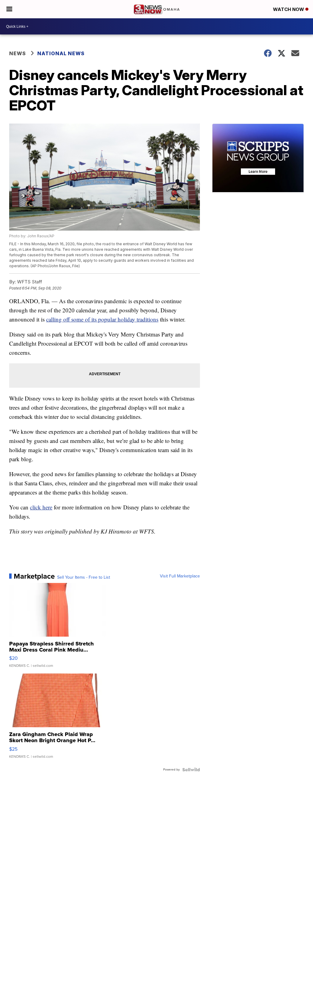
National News (61, 53)
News (17, 53)
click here (41, 507)
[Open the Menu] (9, 9)
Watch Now (289, 9)
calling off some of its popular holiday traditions (102, 319)
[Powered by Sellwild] (191, 769)
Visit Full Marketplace (180, 576)
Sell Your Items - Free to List (83, 577)
